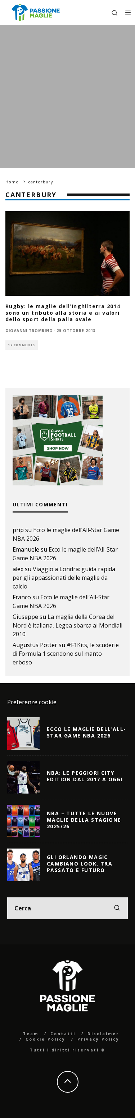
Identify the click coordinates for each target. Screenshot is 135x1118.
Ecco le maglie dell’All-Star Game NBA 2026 (86, 732)
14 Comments (21, 345)
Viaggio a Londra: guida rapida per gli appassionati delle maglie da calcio (64, 577)
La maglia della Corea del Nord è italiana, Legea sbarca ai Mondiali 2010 (67, 625)
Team (31, 1033)
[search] (117, 908)
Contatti (63, 1033)
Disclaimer (103, 1033)
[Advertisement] (67, 97)
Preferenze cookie (32, 702)
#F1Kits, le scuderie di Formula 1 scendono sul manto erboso (66, 653)
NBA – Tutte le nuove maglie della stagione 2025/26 (84, 820)
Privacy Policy (98, 1039)
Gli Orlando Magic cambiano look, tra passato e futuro (79, 863)
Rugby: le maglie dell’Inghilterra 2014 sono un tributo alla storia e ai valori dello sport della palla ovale (62, 313)
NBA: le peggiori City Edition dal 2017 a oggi (85, 776)
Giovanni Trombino (29, 330)
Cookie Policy (46, 1039)
